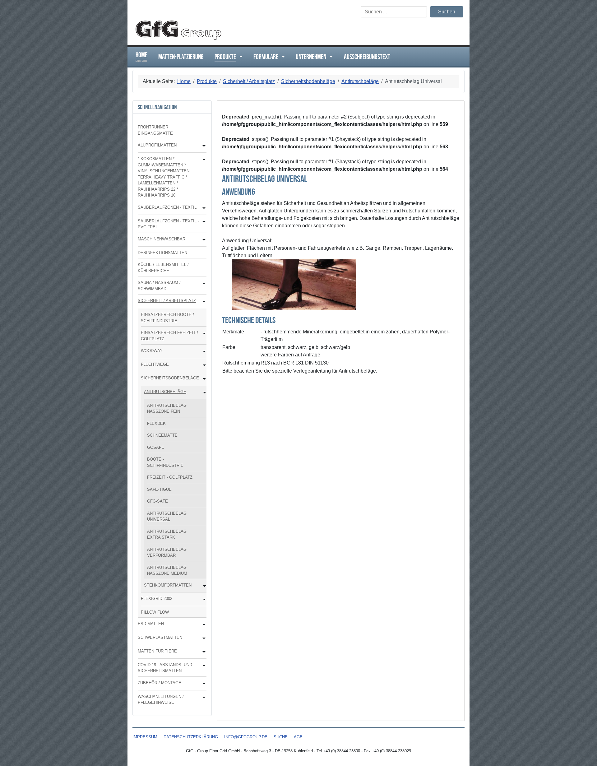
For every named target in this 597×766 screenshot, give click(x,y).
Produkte (225, 56)
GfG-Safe (157, 501)
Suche (281, 737)
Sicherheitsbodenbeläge (170, 378)
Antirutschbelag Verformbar (167, 552)
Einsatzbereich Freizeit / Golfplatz (169, 335)
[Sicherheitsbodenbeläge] (203, 379)
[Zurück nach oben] (586, 754)
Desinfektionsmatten (162, 252)
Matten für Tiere (157, 651)
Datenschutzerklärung (191, 737)
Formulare (265, 56)
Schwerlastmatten (160, 637)
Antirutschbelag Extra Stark (167, 534)
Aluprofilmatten (157, 145)
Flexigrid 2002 (156, 598)
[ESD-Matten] (203, 625)
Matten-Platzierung (181, 56)
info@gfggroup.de (245, 737)
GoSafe (155, 447)
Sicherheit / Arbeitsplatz (167, 300)
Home (141, 57)
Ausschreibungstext (367, 56)
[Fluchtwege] (203, 365)
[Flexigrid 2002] (203, 599)
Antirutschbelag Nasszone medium (167, 570)
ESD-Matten (151, 623)
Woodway (152, 350)
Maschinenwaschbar (161, 239)
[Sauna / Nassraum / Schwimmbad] (203, 283)
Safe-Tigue (159, 489)
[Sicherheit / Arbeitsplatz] (203, 301)
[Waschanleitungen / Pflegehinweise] (203, 697)
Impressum (144, 737)
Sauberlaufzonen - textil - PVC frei (168, 224)
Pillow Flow (155, 612)
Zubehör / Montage (159, 682)
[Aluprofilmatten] (203, 146)
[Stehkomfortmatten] (203, 586)
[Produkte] (239, 57)
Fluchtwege (155, 364)
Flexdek (156, 423)
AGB (298, 737)
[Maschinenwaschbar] (203, 240)
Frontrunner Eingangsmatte (155, 130)
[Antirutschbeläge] (203, 393)
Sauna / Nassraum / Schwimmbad (159, 285)
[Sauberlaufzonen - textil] (203, 208)
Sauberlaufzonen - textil (167, 207)
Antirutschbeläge (165, 391)
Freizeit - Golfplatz (169, 477)
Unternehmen (311, 56)
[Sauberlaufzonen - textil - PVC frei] (203, 222)
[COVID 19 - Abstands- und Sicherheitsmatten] (203, 666)
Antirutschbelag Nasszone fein (167, 408)
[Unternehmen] (329, 57)
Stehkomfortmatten (168, 585)
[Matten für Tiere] (203, 652)
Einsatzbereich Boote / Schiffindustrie (167, 317)
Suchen (446, 11)
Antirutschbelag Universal (167, 516)
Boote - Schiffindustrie (165, 462)
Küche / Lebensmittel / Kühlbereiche (163, 267)
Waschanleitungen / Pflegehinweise (161, 699)
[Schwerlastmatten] (203, 638)
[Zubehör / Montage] (203, 684)
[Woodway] (203, 351)
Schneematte (162, 435)
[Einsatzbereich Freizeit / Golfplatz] (203, 333)
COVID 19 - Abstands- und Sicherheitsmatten (165, 667)
